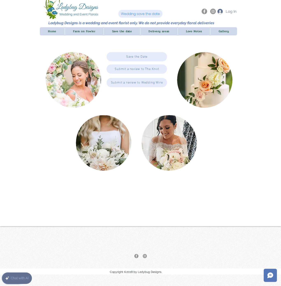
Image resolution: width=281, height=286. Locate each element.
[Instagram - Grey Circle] (213, 11)
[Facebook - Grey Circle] (204, 11)
